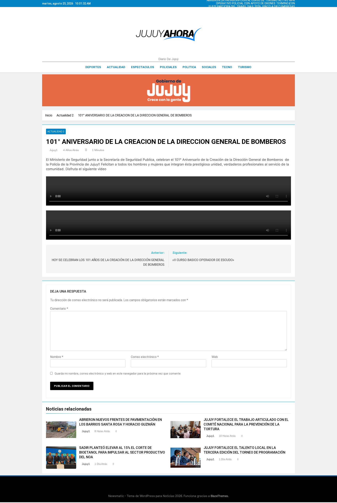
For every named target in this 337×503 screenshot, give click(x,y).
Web (215, 357)
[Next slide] (293, 2)
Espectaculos (142, 67)
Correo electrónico (145, 357)
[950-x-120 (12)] (168, 90)
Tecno (227, 67)
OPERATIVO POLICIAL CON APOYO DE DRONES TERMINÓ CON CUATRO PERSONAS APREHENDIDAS (255, 1)
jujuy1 (54, 150)
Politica (189, 67)
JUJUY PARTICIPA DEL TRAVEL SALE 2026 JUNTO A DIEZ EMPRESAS (251, 4)
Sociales (209, 67)
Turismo (244, 67)
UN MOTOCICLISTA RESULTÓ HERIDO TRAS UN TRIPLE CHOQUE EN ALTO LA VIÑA (252, 8)
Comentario (59, 308)
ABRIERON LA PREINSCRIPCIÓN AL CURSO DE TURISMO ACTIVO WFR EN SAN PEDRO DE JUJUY (251, 11)
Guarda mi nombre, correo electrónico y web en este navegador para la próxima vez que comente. (118, 373)
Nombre (56, 357)
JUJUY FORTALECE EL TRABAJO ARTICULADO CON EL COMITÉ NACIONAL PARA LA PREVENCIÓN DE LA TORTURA (246, 424)
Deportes (93, 67)
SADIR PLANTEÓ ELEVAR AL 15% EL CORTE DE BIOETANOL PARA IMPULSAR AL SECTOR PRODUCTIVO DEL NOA (122, 452)
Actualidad (116, 67)
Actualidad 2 (55, 131)
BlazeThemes (219, 496)
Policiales (168, 67)
